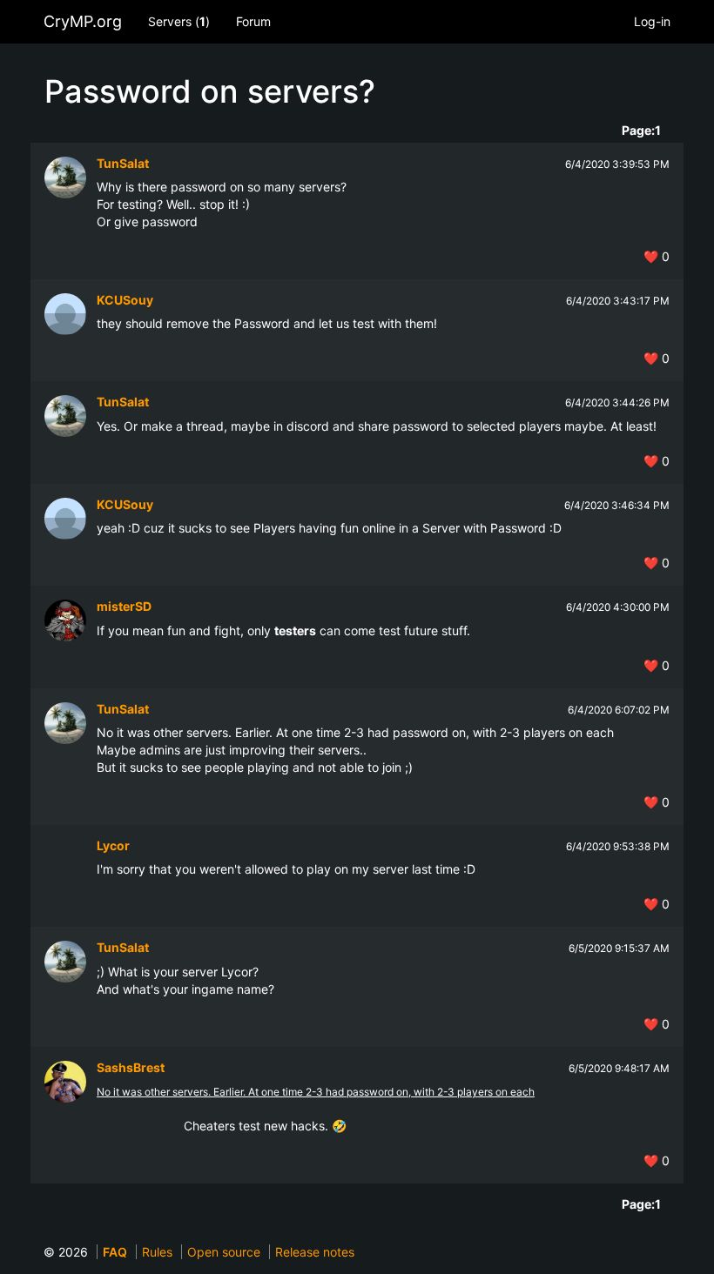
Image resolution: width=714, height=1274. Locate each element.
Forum (253, 21)
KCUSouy (125, 299)
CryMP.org (83, 21)
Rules (157, 1251)
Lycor (113, 845)
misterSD (124, 606)
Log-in (652, 21)
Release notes (314, 1251)
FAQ (115, 1251)
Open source (223, 1251)
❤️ (656, 256)
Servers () (179, 21)
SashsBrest (131, 1067)
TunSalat (123, 163)
